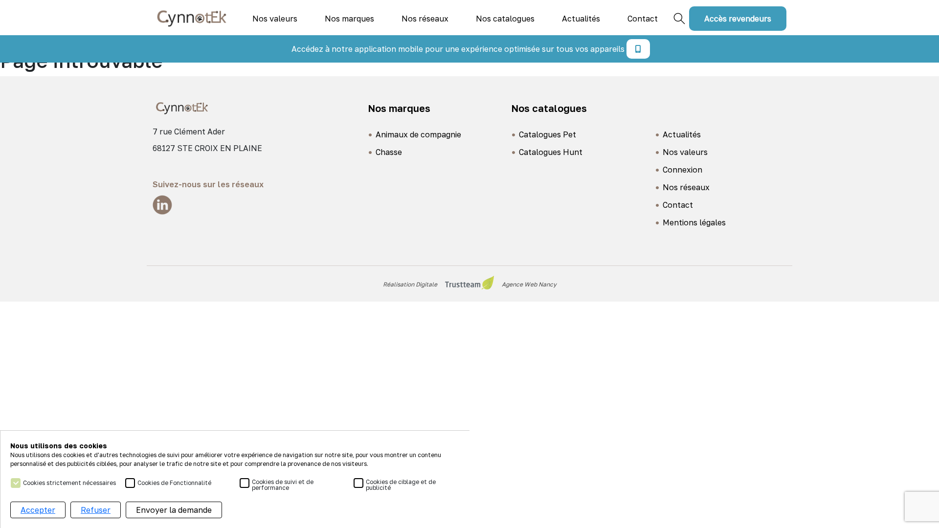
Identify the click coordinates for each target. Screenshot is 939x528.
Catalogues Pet (547, 134)
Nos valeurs (274, 18)
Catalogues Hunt (550, 152)
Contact (642, 18)
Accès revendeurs (737, 18)
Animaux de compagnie (418, 134)
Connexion (682, 170)
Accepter (38, 510)
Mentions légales (694, 222)
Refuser (96, 510)
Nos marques (349, 18)
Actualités (581, 18)
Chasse (389, 152)
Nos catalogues (505, 18)
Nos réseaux (425, 18)
